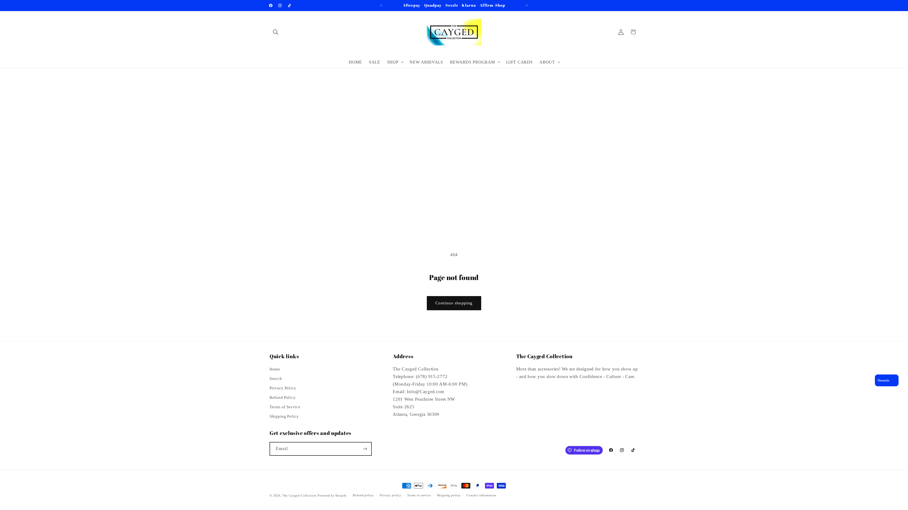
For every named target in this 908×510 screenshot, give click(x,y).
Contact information (481, 495)
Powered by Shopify (332, 495)
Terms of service (419, 495)
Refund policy (363, 495)
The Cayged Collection (299, 495)
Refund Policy (283, 397)
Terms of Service (285, 407)
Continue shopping (453, 303)
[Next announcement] (527, 5)
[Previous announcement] (381, 5)
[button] (276, 32)
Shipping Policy (284, 416)
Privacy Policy (283, 388)
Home (275, 369)
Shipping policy (449, 495)
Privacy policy (390, 495)
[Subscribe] (365, 449)
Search (276, 378)
